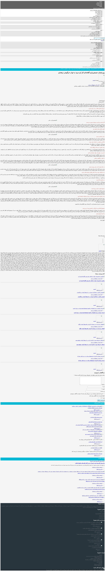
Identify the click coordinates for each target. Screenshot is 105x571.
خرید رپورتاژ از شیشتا (97, 560)
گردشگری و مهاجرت (95, 23)
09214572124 (96, 8)
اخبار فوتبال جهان (98, 12)
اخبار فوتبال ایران (98, 11)
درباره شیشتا (99, 2)
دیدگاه (103, 384)
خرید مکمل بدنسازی (98, 565)
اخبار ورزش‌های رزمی (95, 19)
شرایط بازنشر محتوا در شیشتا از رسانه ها (93, 559)
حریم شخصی (99, 5)
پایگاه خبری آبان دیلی (95, 32)
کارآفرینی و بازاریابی (95, 28)
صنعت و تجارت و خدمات (97, 467)
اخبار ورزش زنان (98, 15)
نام (104, 386)
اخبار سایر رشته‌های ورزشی (93, 84)
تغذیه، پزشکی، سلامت (97, 20)
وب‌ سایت (103, 391)
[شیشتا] (103, 40)
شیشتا (101, 1)
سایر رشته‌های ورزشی (97, 16)
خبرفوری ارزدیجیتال (98, 564)
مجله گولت (97, 31)
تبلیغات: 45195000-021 (100, 513)
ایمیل (103, 389)
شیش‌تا (100, 554)
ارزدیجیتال (98, 25)
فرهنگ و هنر (97, 21)
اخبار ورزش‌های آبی (96, 18)
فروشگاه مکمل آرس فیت (94, 34)
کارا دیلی (100, 563)
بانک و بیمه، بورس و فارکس (94, 26)
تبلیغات (100, 6)
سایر (101, 30)
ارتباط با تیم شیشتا (98, 557)
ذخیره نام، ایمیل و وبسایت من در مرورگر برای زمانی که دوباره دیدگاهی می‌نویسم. (86, 393)
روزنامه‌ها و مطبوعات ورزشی (96, 10)
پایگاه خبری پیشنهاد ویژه (95, 33)
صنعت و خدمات (99, 24)
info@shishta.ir (102, 8)
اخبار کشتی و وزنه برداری (94, 17)
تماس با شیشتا (99, 3)
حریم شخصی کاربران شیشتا (96, 558)
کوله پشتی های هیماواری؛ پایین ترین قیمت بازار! (90, 35)
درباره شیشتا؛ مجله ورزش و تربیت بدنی (94, 556)
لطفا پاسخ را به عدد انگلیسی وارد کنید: (97, 395)
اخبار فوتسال (99, 13)
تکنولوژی (98, 27)
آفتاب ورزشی (99, 561)
